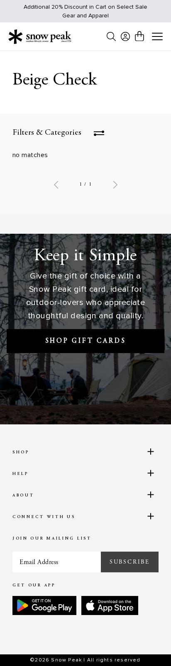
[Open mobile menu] (157, 37)
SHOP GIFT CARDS (85, 341)
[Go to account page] (125, 36)
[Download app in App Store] (109, 605)
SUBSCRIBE (130, 562)
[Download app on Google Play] (44, 605)
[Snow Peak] (39, 36)
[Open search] (111, 36)
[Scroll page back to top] (146, 645)
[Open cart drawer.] (139, 36)
